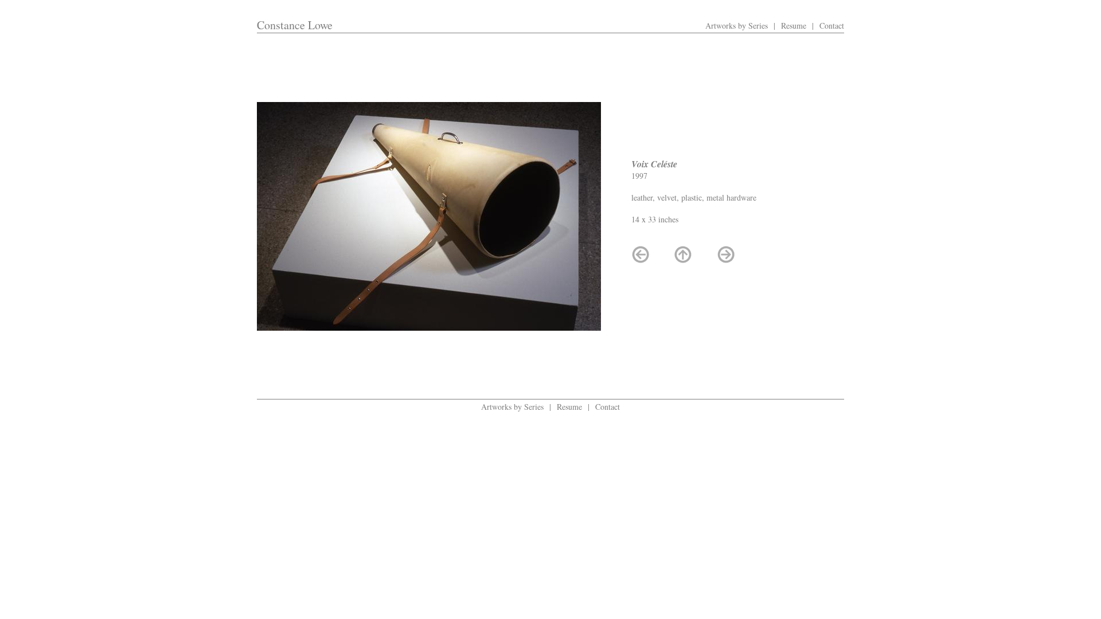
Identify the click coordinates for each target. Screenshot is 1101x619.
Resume (793, 25)
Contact (831, 25)
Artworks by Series (736, 25)
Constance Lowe (295, 25)
